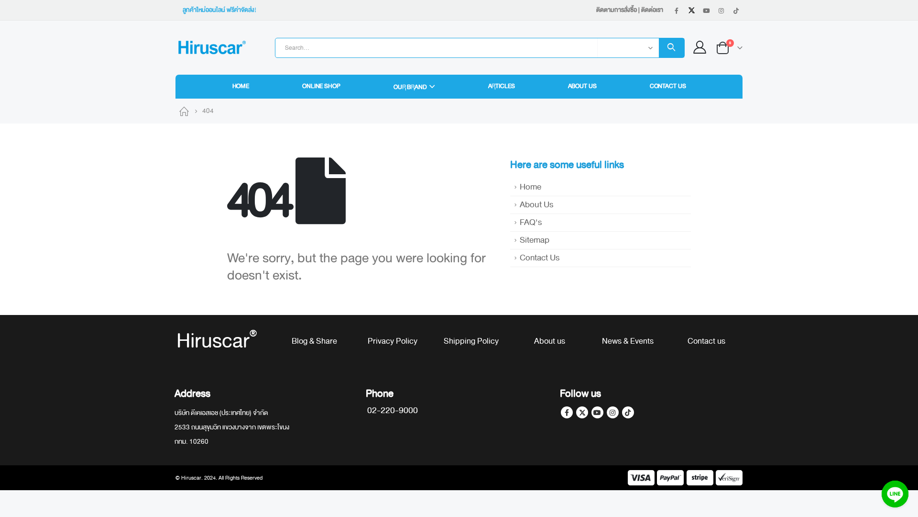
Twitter (582, 412)
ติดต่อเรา (652, 10)
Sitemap (534, 240)
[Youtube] (706, 10)
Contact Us (668, 86)
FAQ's (531, 222)
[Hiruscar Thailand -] (211, 48)
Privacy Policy (392, 341)
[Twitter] (691, 10)
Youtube (597, 412)
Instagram (613, 412)
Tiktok (628, 412)
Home (241, 86)
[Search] (671, 47)
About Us (582, 86)
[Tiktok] (736, 10)
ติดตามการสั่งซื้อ (616, 10)
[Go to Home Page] (184, 111)
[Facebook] (676, 10)
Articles (501, 86)
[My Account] (700, 47)
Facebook (567, 412)
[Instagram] (721, 10)
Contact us (706, 341)
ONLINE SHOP (321, 86)
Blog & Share (314, 341)
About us (549, 341)
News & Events (628, 341)
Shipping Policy (471, 341)
